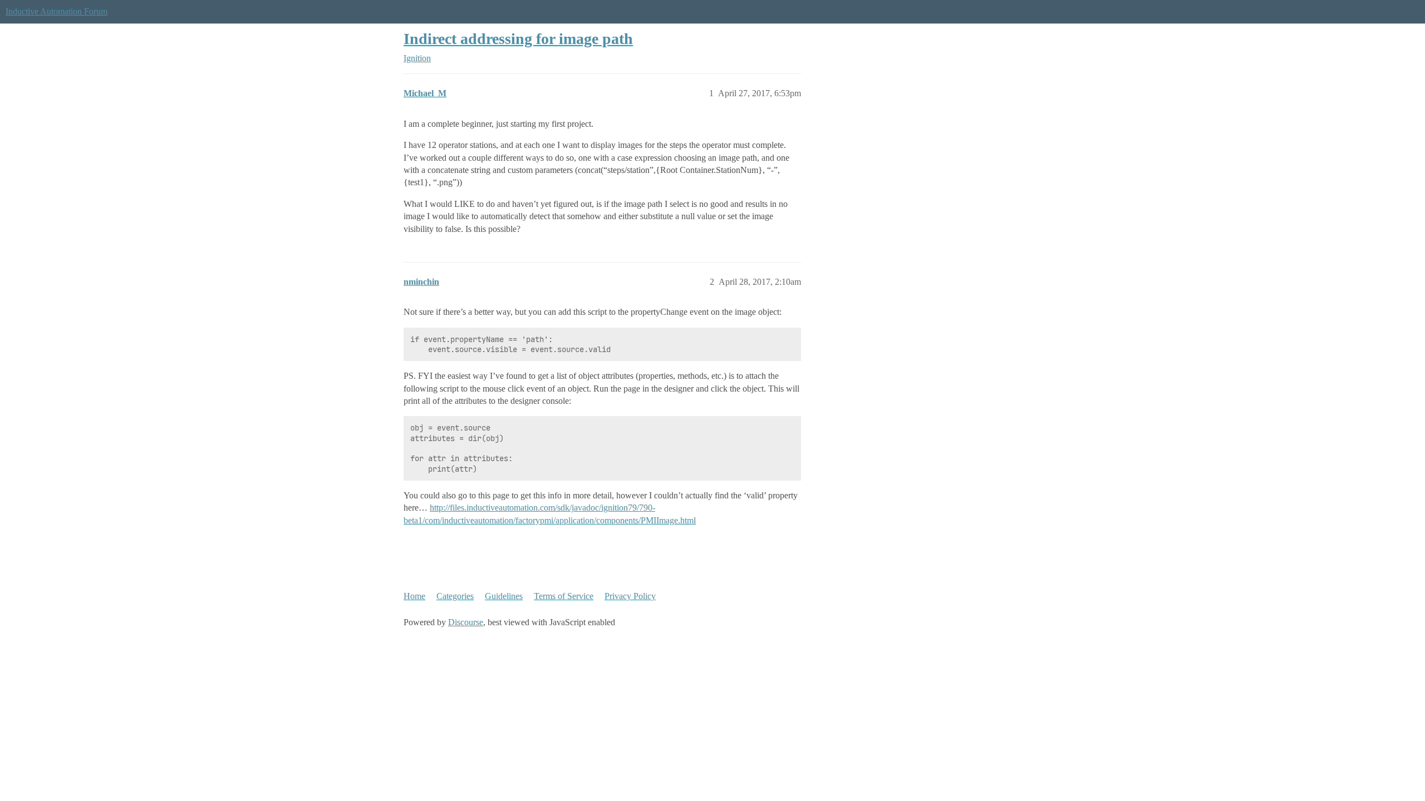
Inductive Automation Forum (56, 11)
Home (414, 596)
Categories (455, 596)
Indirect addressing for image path (518, 38)
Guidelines (504, 596)
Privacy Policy (630, 596)
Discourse (465, 622)
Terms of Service (563, 596)
